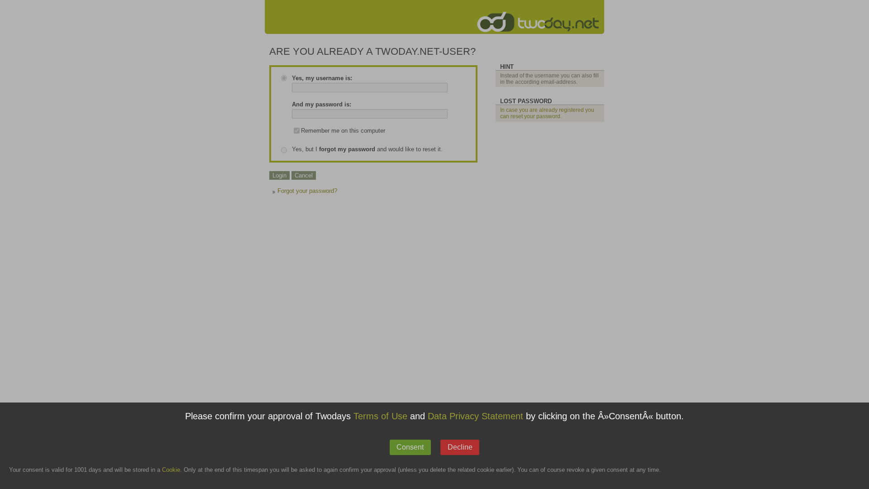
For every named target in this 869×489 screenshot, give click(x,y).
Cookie (171, 469)
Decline (460, 447)
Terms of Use (380, 417)
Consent (410, 447)
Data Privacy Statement (475, 417)
